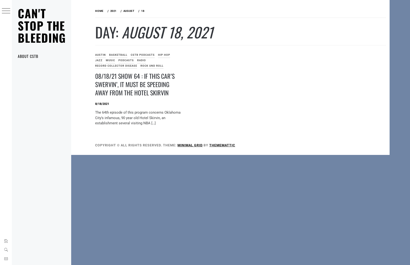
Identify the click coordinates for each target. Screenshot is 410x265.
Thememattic (222, 145)
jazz (98, 60)
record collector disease (116, 65)
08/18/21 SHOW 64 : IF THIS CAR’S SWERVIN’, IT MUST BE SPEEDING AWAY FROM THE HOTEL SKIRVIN (135, 84)
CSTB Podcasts (143, 54)
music (110, 60)
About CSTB (28, 56)
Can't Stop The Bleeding (42, 25)
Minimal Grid (190, 145)
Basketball (118, 54)
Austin (100, 54)
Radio (141, 60)
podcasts (126, 60)
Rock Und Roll (151, 65)
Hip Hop (164, 54)
